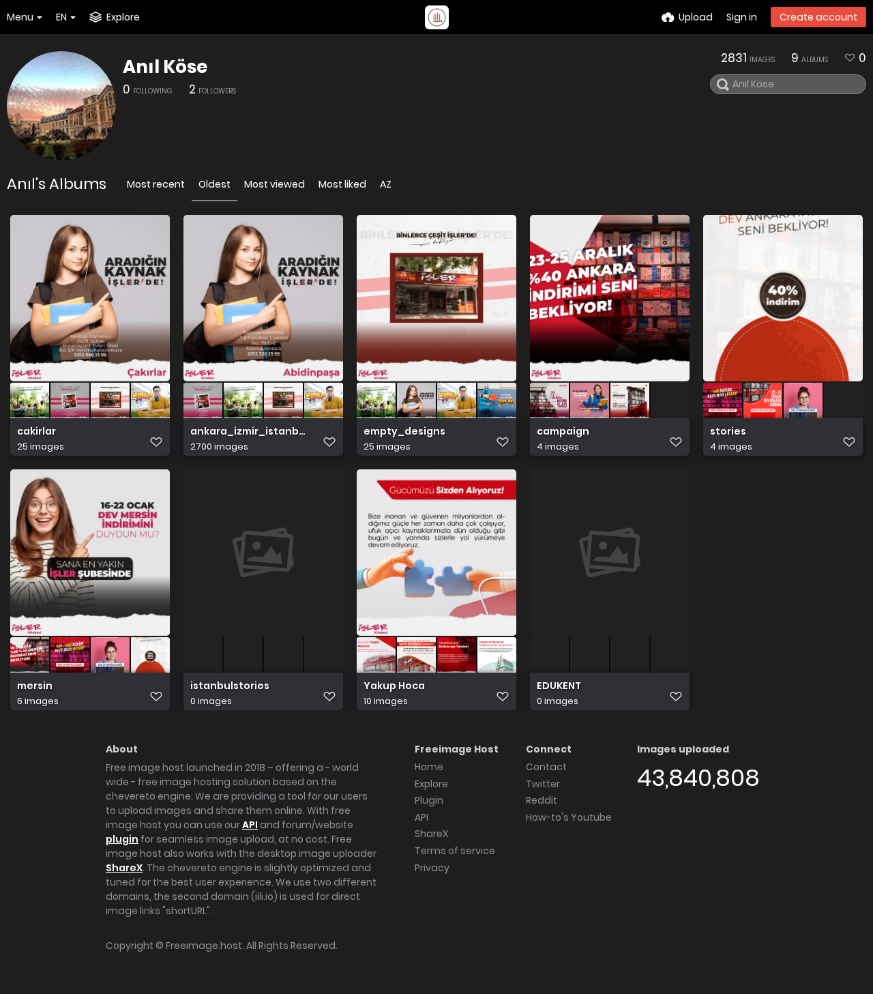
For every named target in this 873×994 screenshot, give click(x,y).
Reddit (541, 800)
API (250, 825)
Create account (818, 17)
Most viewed (274, 184)
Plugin (429, 800)
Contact (546, 767)
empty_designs (404, 431)
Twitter (543, 784)
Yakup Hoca (394, 685)
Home (429, 767)
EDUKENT (559, 685)
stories (728, 431)
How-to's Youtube (569, 817)
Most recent (156, 184)
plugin (122, 839)
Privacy (432, 868)
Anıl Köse (165, 67)
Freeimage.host (204, 945)
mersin (35, 685)
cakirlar (36, 431)
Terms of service (455, 851)
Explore (431, 784)
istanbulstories (229, 685)
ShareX (124, 868)
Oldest (214, 184)
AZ (385, 184)
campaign (563, 431)
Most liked (342, 184)
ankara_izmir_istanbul (248, 431)
